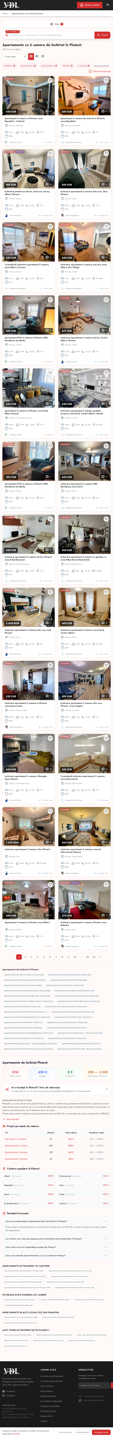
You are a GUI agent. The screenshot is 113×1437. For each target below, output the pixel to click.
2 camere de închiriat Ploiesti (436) (54, 1299)
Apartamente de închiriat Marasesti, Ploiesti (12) (66, 1006)
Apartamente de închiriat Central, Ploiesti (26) (74, 990)
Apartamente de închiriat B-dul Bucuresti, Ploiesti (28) (27, 990)
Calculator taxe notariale (51, 1381)
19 (94, 957)
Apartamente (28, 66)
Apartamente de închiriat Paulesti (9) (58, 1317)
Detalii (17, 1433)
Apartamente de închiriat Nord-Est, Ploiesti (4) (67, 1028)
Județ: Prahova (49, 66)
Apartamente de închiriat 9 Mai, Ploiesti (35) (65, 985)
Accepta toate (101, 1432)
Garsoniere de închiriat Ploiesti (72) (48, 1340)
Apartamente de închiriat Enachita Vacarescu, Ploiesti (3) (28, 1049)
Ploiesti (68, 66)
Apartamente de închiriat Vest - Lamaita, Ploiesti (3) (80, 1033)
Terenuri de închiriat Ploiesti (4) (81, 1340)
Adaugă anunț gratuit (50, 1406)
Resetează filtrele (101, 66)
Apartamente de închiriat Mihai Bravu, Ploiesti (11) (25, 1012)
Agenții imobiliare (48, 1396)
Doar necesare (83, 1432)
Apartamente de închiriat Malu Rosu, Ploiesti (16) (78, 1001)
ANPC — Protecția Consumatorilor (91, 1396)
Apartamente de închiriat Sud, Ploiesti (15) (22, 1006)
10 (75, 957)
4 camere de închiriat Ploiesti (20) (18, 1305)
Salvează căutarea (99, 71)
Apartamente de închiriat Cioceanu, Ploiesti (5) (67, 1022)
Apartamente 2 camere (16, 1145)
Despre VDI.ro (46, 1416)
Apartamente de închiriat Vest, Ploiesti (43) (68, 980)
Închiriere (10, 66)
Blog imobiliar (46, 1391)
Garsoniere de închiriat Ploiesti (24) (19, 1299)
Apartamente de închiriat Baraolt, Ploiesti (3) (67, 1038)
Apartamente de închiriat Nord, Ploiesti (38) (22, 985)
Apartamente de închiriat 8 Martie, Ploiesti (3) (81, 1043)
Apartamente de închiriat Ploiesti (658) (20, 1317)
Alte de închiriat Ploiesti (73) (16, 1340)
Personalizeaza (65, 1432)
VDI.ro (5, 13)
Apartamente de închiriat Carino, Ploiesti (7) (73, 1017)
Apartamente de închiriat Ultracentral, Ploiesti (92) (69, 975)
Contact (44, 1421)
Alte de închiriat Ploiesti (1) (15, 1346)
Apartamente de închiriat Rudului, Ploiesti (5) (23, 1028)
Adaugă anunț (89, 5)
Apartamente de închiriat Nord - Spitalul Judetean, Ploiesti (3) (30, 1043)
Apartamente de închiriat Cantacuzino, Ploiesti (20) (77, 996)
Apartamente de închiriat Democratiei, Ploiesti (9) (73, 1012)
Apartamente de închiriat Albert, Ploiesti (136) (23, 975)
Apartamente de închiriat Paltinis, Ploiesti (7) (23, 1022)
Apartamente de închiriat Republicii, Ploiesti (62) (24, 980)
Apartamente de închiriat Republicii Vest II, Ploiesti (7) (27, 1017)
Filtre (56, 24)
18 (87, 957)
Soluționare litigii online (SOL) (91, 1400)
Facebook (10, 1391)
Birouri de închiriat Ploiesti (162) (17, 1335)
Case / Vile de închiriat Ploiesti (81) (91, 1335)
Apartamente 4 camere (16, 1159)
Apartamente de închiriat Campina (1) (20, 1323)
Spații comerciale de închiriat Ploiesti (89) (54, 1335)
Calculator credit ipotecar (51, 1376)
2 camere (84, 66)
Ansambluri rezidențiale (51, 1401)
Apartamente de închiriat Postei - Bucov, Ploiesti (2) (80, 1049)
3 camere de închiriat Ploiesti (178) (89, 1299)
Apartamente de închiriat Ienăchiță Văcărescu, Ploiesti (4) (28, 1033)
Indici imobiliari (47, 1386)
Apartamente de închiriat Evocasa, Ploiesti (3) (23, 1038)
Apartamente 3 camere (16, 1152)
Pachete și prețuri (48, 1411)
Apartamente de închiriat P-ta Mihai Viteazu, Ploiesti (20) (28, 1001)
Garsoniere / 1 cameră (15, 1139)
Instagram (10, 1395)
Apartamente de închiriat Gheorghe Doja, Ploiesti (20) (27, 996)
